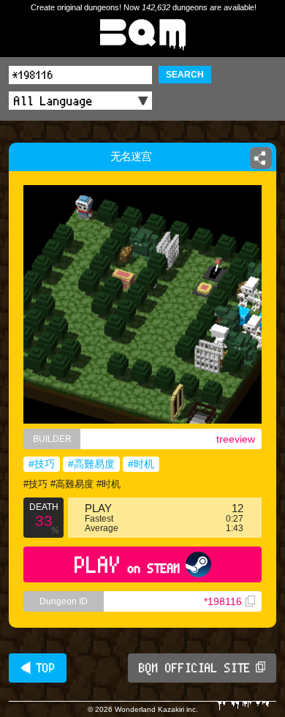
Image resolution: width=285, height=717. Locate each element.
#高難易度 (91, 464)
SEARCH (185, 75)
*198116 (223, 601)
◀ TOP (38, 668)
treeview (235, 439)
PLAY (127, 564)
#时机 (141, 464)
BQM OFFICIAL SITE (195, 668)
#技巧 (41, 464)
